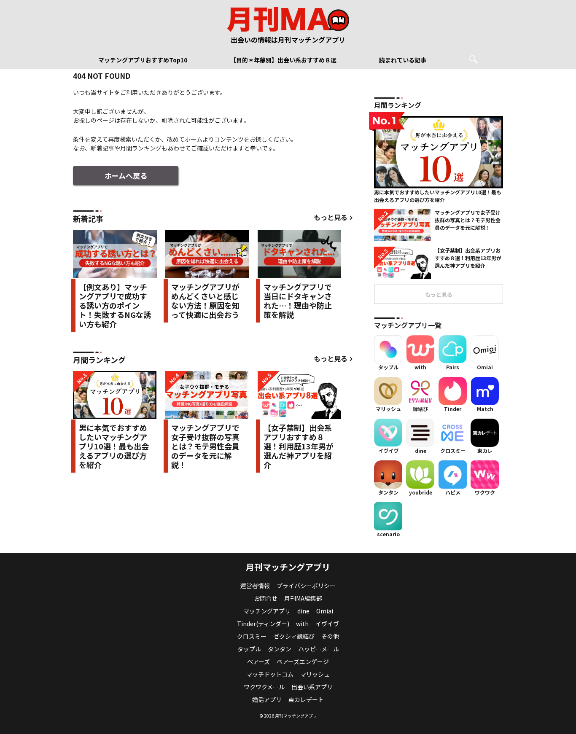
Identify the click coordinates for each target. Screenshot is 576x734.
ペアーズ (258, 661)
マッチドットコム (269, 674)
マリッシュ (315, 674)
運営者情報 (255, 585)
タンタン (279, 649)
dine (303, 611)
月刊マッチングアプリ (288, 567)
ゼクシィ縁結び (294, 636)
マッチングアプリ (267, 611)
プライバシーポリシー (306, 585)
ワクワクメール (264, 687)
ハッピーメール (318, 649)
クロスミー (251, 636)
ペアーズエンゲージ (303, 661)
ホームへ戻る (126, 175)
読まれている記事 (402, 60)
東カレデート (306, 699)
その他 (330, 636)
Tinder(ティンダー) (263, 623)
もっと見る (330, 217)
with (302, 623)
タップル (249, 649)
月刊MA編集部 (303, 598)
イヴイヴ (327, 623)
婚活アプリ (267, 699)
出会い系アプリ (312, 687)
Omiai (324, 611)
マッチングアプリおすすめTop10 (142, 60)
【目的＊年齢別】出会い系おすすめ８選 (283, 60)
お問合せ (265, 598)
